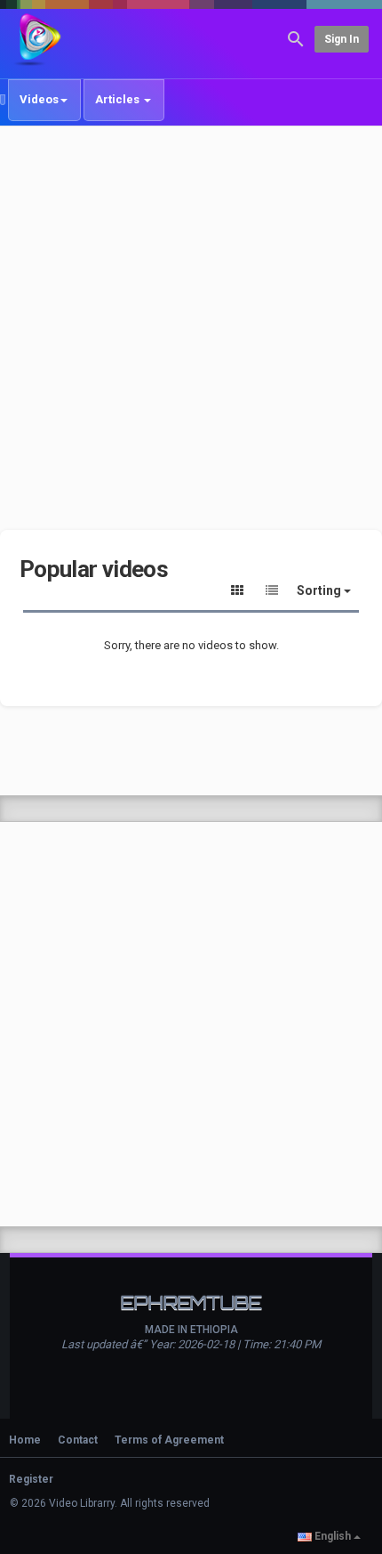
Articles (118, 99)
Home (25, 1440)
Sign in (341, 39)
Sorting (320, 590)
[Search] (295, 37)
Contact (78, 1440)
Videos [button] (39, 99)
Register (31, 1479)
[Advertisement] (191, 327)
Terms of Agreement (169, 1440)
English (333, 1536)
